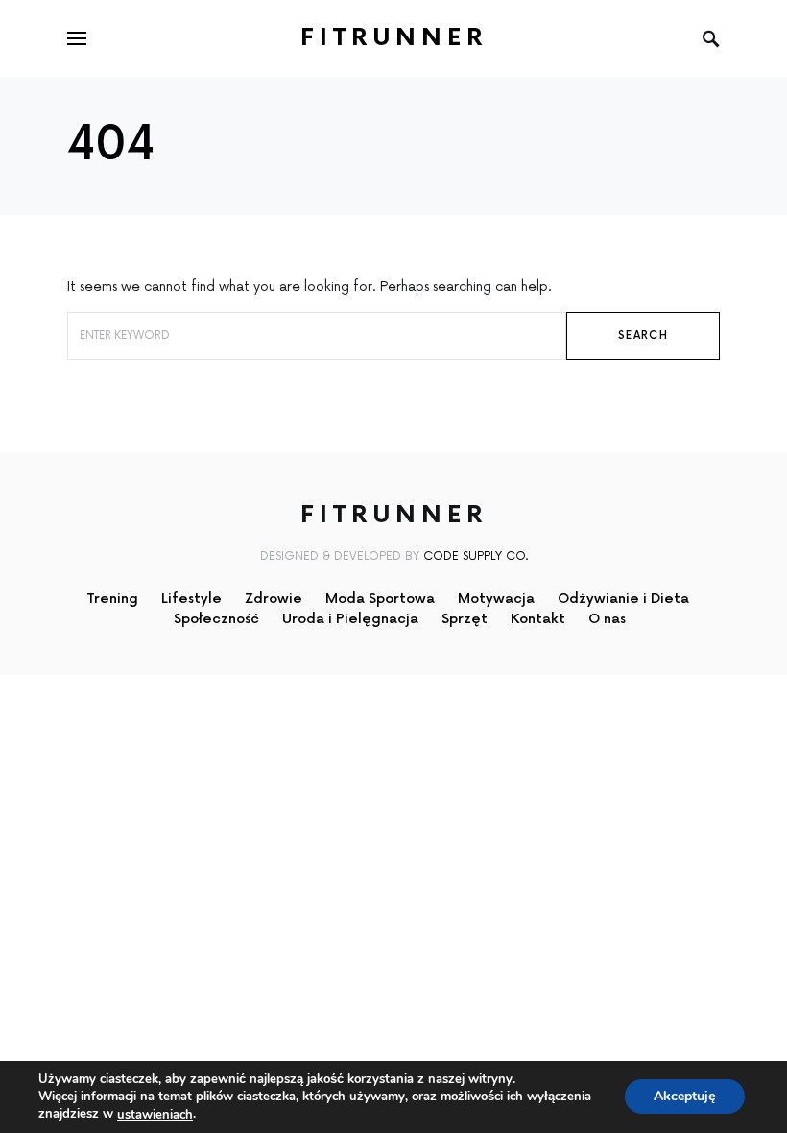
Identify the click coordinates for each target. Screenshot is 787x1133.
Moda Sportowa (380, 599)
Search (643, 335)
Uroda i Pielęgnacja (350, 619)
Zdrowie (273, 599)
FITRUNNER (394, 38)
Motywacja (496, 599)
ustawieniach (155, 1114)
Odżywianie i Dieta (623, 599)
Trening (112, 599)
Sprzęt (464, 619)
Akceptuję (685, 1097)
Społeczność (216, 619)
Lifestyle (191, 599)
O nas (607, 619)
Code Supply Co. (475, 556)
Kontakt (538, 619)
